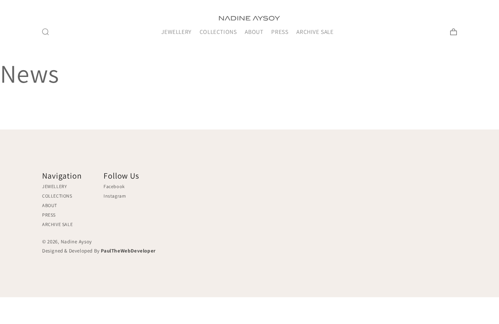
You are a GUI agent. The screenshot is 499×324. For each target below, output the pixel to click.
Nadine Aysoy (76, 241)
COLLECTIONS (218, 32)
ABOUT (254, 32)
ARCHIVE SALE (314, 32)
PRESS (279, 32)
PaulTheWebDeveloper (128, 250)
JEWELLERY (176, 32)
